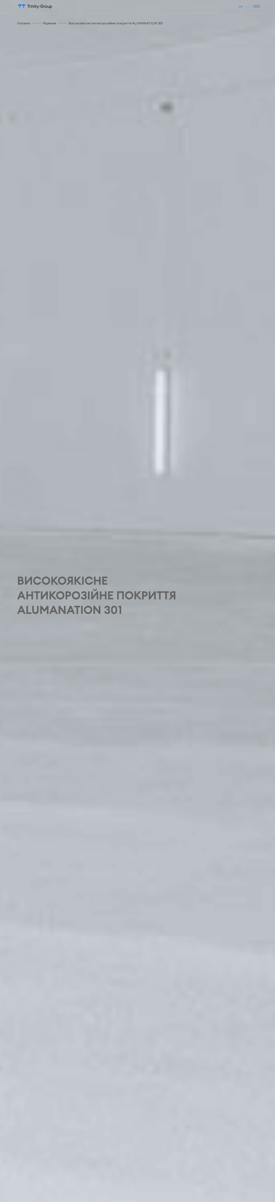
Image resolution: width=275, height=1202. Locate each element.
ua (240, 6)
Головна (23, 23)
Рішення (49, 23)
